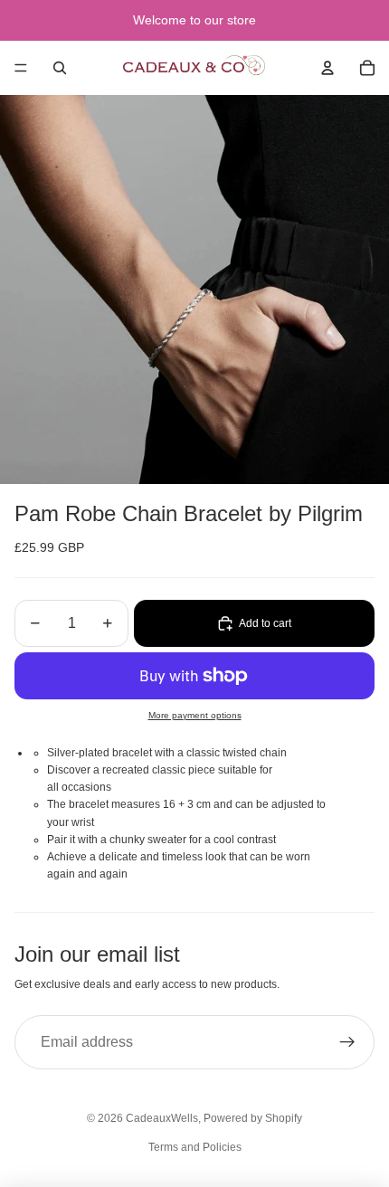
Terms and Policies (195, 1147)
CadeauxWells (162, 1118)
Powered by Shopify (253, 1118)
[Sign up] (347, 1042)
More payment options (195, 715)
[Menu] (21, 68)
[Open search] (60, 68)
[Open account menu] (327, 68)
